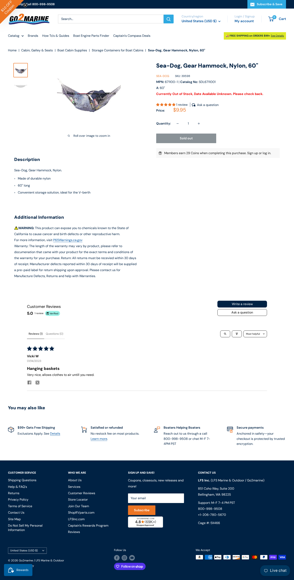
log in (266, 153)
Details (55, 433)
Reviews (74, 532)
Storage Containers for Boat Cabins (117, 50)
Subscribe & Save (269, 4)
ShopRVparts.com (81, 512)
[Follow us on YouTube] (132, 557)
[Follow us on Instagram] (124, 557)
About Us (75, 480)
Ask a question (242, 312)
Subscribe (141, 510)
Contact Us (16, 512)
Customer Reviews (81, 493)
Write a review (242, 304)
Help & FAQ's (17, 487)
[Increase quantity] (199, 123)
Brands (33, 36)
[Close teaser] (25, 5)
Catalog (13, 36)
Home (12, 50)
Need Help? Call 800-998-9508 (31, 4)
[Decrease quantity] (177, 123)
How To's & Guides (55, 36)
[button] (166, 105)
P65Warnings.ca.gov (67, 240)
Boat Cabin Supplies (72, 50)
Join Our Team (78, 506)
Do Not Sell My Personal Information (25, 527)
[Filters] (237, 333)
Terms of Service (20, 506)
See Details (277, 35)
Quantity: (163, 123)
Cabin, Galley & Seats (37, 50)
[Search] (169, 19)
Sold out (186, 138)
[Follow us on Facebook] (117, 557)
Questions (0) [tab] (54, 333)
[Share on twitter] (37, 383)
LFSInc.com (76, 519)
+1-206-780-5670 (212, 515)
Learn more (99, 439)
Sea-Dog (162, 76)
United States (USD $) (24, 550)
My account (244, 21)
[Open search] (225, 333)
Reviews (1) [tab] (36, 333)
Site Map (14, 519)
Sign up (252, 153)
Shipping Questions (22, 480)
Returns (13, 493)
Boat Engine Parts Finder (91, 36)
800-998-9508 (210, 509)
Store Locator (78, 499)
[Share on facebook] (29, 383)
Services (74, 487)
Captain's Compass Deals (131, 36)
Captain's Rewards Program (88, 525)
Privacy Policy (18, 499)
